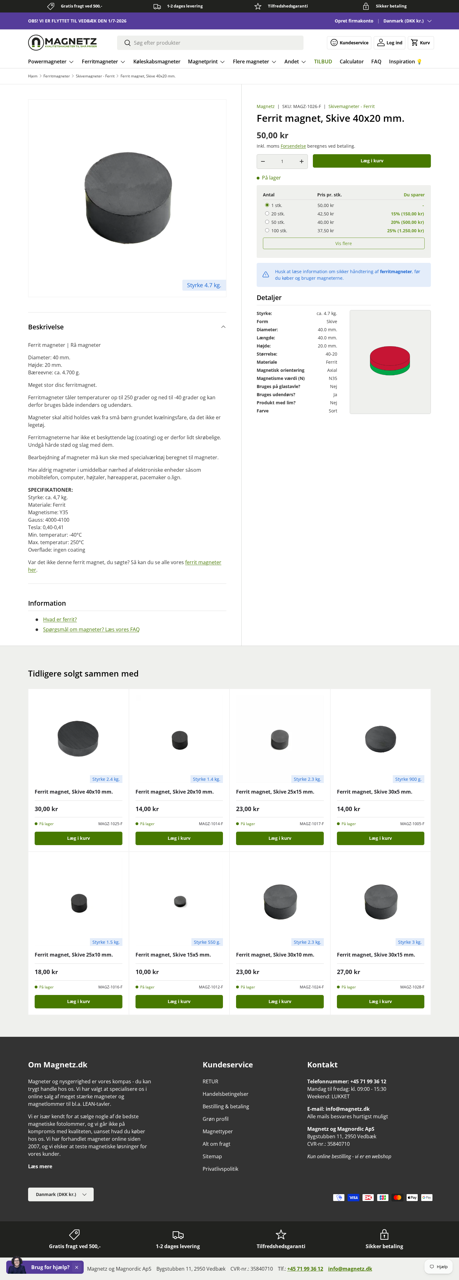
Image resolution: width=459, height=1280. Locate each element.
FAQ (376, 61)
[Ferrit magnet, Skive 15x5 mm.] (179, 902)
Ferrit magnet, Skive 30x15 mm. (376, 954)
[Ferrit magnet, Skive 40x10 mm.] (78, 739)
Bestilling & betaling (226, 1106)
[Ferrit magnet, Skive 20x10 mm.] (179, 739)
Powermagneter (47, 61)
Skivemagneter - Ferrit (95, 76)
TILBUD (323, 61)
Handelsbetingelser (226, 1093)
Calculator (352, 61)
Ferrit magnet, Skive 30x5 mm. (374, 791)
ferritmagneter (396, 271)
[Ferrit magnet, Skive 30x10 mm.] (280, 902)
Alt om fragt (216, 1143)
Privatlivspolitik (220, 1168)
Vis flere (343, 243)
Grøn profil (216, 1118)
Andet (291, 61)
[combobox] (210, 43)
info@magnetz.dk (350, 1268)
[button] (421, 42)
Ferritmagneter (100, 61)
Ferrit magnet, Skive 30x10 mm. (275, 954)
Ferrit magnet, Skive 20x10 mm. (175, 791)
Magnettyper (218, 1131)
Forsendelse (293, 146)
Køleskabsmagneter (156, 61)
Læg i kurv (372, 161)
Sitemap (212, 1156)
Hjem (32, 76)
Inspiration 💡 (405, 61)
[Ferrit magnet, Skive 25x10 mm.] (78, 902)
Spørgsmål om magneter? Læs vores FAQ (91, 629)
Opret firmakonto (354, 21)
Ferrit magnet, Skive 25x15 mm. (275, 791)
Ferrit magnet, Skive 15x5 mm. (173, 954)
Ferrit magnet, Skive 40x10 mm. (74, 791)
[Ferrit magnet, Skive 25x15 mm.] (280, 739)
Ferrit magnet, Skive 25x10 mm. (74, 954)
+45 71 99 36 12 (305, 1268)
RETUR (210, 1081)
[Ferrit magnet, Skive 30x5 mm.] (381, 739)
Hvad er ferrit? (60, 619)
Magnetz (266, 106)
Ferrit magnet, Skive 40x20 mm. (148, 76)
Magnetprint (203, 61)
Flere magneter (251, 61)
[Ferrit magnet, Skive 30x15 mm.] (381, 902)
